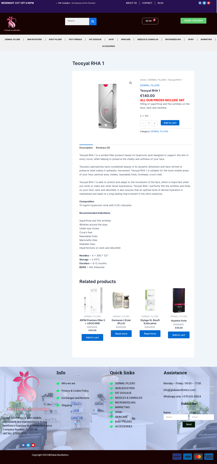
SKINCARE (125, 39)
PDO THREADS (75, 39)
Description (86, 147)
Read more (121, 333)
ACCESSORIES (108, 46)
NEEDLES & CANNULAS (147, 39)
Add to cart (170, 122)
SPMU (191, 39)
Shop (111, 39)
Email (193, 412)
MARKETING (206, 39)
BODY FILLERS (55, 39)
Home (143, 80)
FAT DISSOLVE (95, 39)
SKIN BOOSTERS (34, 39)
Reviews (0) (103, 147)
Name (167, 412)
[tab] (86, 148)
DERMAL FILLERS (12, 39)
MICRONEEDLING (173, 39)
